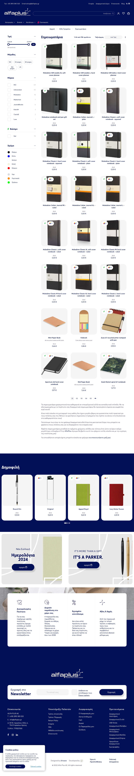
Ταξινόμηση (99, 37)
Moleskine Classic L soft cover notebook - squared (113, 118)
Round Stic (17, 509)
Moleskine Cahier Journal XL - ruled (83, 206)
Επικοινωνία (115, 4)
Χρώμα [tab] (11, 146)
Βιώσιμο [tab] (13, 129)
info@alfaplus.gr (16, 720)
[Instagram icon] (14, 735)
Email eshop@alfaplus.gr (30, 4)
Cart (80, 720)
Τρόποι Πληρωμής (55, 717)
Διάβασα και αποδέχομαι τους (85, 692)
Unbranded (19, 90)
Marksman (18, 100)
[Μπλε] (22, 156)
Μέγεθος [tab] (11, 55)
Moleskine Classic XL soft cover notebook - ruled (84, 251)
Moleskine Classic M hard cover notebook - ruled (54, 295)
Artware (64, 761)
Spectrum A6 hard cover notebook (54, 383)
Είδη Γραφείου (64, 29)
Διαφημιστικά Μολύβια (117, 726)
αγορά (22, 567)
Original (50, 509)
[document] (23, 758)
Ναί (16, 136)
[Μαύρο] (22, 152)
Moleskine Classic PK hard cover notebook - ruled (113, 251)
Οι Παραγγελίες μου (86, 726)
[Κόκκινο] (22, 168)
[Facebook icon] (10, 735)
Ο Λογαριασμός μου (86, 713)
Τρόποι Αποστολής (55, 714)
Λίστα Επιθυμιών (85, 717)
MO (16, 85)
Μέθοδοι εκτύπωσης (56, 730)
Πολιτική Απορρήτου (114, 760)
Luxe (16, 119)
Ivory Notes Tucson (117, 509)
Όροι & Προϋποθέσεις (96, 760)
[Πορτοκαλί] (22, 179)
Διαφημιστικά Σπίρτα (117, 738)
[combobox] (74, 13)
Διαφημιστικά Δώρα (102, 4)
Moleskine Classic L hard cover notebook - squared (54, 162)
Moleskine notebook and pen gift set (54, 118)
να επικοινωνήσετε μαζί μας (99, 438)
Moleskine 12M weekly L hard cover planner (84, 74)
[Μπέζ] (22, 164)
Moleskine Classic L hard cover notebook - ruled (113, 295)
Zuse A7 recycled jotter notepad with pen (113, 339)
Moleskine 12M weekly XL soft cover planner (54, 74)
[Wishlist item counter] (123, 13)
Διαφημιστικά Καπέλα (117, 735)
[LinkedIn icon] (18, 735)
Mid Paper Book (84, 382)
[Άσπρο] (22, 160)
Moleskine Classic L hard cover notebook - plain (113, 162)
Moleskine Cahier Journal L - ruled (113, 206)
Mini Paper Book (54, 338)
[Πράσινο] (22, 183)
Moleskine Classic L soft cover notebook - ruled (54, 251)
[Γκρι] (22, 175)
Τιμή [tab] (10, 36)
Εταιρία (91, 4)
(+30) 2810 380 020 (17, 716)
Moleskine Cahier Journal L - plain (84, 118)
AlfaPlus (68, 431)
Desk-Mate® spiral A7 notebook (113, 382)
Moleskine (18, 95)
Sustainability (114, 747)
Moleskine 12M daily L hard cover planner (113, 74)
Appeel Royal (83, 509)
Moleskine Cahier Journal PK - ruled (54, 206)
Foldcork (84, 338)
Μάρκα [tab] (11, 78)
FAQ (49, 727)
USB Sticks (113, 723)
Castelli (17, 114)
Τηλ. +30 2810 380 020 (12, 4)
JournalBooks (19, 105)
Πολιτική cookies (36, 766)
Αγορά (81, 723)
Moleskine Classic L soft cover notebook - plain (83, 162)
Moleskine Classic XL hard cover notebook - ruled (84, 295)
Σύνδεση (82, 730)
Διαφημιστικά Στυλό (116, 719)
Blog (123, 4)
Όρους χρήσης (84, 695)
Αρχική (52, 29)
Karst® (17, 109)
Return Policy (53, 721)
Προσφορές (44, 22)
